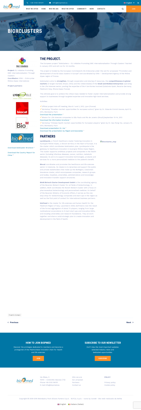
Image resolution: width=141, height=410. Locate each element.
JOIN (133, 9)
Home (43, 9)
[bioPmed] (11, 6)
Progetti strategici (14, 315)
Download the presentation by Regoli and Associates (61, 131)
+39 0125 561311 (37, 3)
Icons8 (93, 399)
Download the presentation (51, 115)
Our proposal (77, 380)
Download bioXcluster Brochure (20, 148)
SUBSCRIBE (102, 358)
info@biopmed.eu (60, 3)
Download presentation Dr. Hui (53, 128)
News (92, 9)
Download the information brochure (55, 120)
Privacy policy (110, 382)
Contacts (101, 9)
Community (81, 9)
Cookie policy (109, 385)
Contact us (76, 385)
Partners (75, 382)
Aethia (119, 399)
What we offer (32, 9)
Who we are (53, 9)
